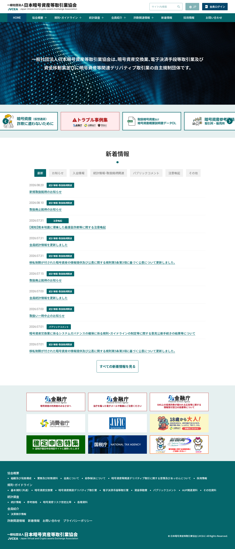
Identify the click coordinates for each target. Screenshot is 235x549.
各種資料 (82, 502)
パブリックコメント (146, 172)
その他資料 (209, 490)
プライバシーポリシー (78, 520)
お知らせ (58, 172)
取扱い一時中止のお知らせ (47, 315)
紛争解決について (95, 478)
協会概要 (13, 473)
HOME (17, 17)
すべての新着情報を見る (117, 366)
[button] (5, 121)
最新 (40, 172)
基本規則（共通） (20, 490)
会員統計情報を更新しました (48, 245)
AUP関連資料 (190, 490)
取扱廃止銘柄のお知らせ (45, 209)
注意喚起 (174, 172)
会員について (71, 478)
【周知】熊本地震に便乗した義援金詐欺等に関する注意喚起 (67, 227)
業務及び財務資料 (47, 478)
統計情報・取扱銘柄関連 (108, 172)
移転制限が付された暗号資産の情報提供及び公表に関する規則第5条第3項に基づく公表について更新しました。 (102, 262)
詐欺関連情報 (16, 520)
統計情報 (16, 502)
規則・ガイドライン (19, 485)
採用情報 (188, 17)
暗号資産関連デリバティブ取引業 (78, 490)
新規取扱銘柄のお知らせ (45, 191)
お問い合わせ (214, 17)
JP (194, 6)
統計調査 (13, 496)
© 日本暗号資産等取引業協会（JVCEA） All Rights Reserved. (198, 535)
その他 (193, 172)
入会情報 (78, 172)
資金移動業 (140, 490)
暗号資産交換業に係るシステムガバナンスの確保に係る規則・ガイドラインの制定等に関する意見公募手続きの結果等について (112, 333)
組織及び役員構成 (21, 478)
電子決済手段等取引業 (116, 490)
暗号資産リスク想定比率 (57, 502)
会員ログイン (217, 6)
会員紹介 (13, 508)
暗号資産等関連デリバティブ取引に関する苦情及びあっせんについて (151, 478)
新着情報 (166, 17)
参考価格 (32, 502)
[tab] (40, 173)
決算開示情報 (18, 514)
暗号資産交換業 (44, 490)
